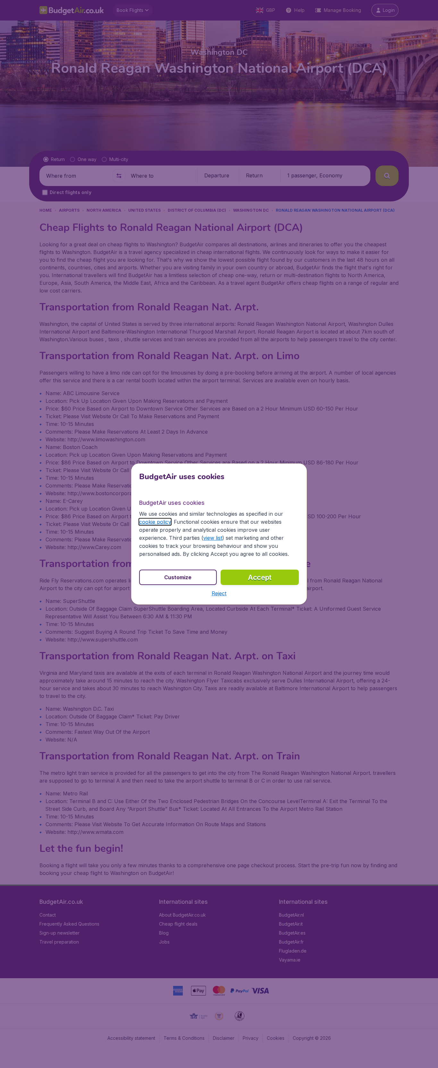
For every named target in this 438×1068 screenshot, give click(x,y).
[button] (219, 593)
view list (212, 538)
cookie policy (155, 522)
